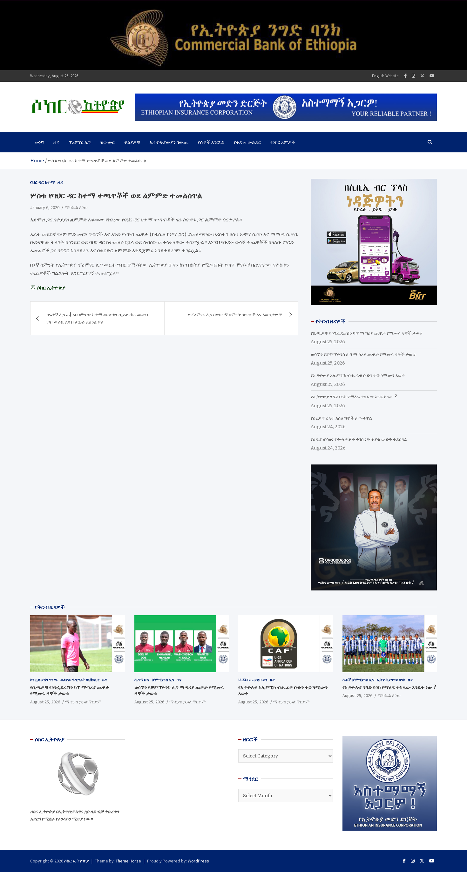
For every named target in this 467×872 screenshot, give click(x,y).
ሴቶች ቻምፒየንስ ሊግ (358, 679)
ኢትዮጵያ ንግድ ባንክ (391, 679)
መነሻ (39, 142)
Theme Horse (128, 861)
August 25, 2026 (45, 702)
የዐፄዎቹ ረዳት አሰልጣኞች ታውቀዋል (341, 418)
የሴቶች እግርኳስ (211, 142)
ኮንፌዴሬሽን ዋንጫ (44, 679)
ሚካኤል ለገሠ (76, 207)
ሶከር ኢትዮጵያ (76, 861)
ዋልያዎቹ (132, 142)
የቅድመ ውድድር (247, 142)
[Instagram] (413, 76)
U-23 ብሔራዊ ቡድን (252, 679)
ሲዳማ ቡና (141, 679)
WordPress (198, 861)
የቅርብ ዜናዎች (50, 606)
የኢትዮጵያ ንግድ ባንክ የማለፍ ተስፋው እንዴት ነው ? (354, 397)
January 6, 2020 (44, 207)
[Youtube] (432, 76)
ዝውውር (107, 142)
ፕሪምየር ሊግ (80, 142)
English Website (385, 76)
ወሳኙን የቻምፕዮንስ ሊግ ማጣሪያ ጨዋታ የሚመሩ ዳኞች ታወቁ (363, 354)
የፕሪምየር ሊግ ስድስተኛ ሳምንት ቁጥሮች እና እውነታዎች (235, 314)
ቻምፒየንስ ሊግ (163, 679)
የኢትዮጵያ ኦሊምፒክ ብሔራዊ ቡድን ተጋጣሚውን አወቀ (358, 375)
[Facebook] (405, 76)
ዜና (56, 142)
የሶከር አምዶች (282, 142)
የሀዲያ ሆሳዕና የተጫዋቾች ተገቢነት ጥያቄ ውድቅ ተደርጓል (359, 439)
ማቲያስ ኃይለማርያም (83, 702)
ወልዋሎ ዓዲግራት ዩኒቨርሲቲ (80, 679)
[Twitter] (422, 76)
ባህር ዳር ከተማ (42, 182)
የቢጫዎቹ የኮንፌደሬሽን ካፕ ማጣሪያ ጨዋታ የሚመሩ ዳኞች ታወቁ (367, 333)
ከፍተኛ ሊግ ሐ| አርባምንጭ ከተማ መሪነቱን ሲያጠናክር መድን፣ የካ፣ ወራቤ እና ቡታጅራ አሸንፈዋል (97, 318)
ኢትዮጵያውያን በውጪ (169, 142)
